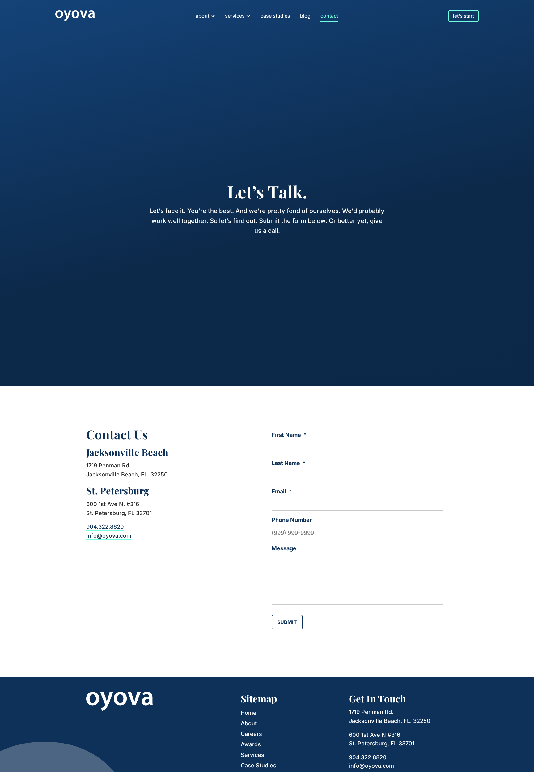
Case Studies (275, 16)
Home (248, 713)
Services (235, 16)
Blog (305, 16)
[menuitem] (205, 16)
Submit (287, 622)
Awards (251, 744)
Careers (251, 734)
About (202, 16)
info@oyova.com (108, 535)
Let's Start (463, 16)
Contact (329, 16)
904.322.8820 (105, 526)
